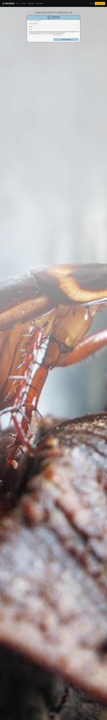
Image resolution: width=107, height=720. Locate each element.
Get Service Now (66, 39)
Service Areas (39, 3)
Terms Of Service (56, 34)
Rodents (24, 3)
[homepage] (8, 3)
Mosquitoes (31, 3)
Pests (17, 3)
